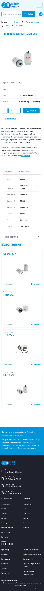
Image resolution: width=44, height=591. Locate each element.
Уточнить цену (10, 118)
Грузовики (4, 554)
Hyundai (26, 527)
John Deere (27, 513)
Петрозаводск (33, 445)
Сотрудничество (7, 523)
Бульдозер (5, 550)
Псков (19, 448)
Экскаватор (5, 573)
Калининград (6, 435)
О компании (5, 504)
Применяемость (11, 236)
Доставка (4, 513)
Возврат (4, 518)
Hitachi (25, 523)
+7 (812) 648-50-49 (13, 479)
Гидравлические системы (32, 554)
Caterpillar (27, 504)
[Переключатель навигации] (39, 5)
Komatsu (26, 518)
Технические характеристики (17, 171)
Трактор (4, 568)
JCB (24, 509)
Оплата (3, 509)
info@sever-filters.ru (9, 134)
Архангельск (17, 435)
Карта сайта (5, 532)
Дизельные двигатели (31, 550)
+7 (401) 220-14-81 (13, 486)
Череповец (5, 445)
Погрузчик (5, 564)
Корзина (4, 542)
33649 (4, 142)
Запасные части (28, 559)
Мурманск (23, 445)
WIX (20, 83)
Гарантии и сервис (7, 527)
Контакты (4, 537)
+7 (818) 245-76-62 (13, 493)
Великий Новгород (9, 448)
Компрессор (5, 559)
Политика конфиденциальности (31, 588)
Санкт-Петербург (28, 432)
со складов (25, 155)
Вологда (14, 445)
